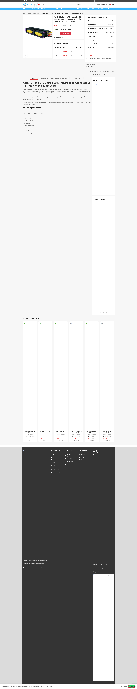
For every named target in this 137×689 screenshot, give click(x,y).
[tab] (34, 78)
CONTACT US (103, 0)
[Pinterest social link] (96, 74)
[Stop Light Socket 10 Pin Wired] (76, 376)
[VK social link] (103, 74)
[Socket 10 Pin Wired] (45, 376)
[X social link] (92, 74)
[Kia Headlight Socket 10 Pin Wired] (92, 376)
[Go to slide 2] (100, 312)
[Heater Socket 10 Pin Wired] (107, 376)
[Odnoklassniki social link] (99, 74)
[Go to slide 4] (103, 312)
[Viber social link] (107, 74)
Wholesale (55, 459)
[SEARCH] (89, 4)
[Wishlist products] (107, 4)
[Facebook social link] (90, 74)
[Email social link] (94, 74)
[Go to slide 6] (106, 312)
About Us (55, 454)
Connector (83, 454)
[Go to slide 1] (99, 312)
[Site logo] (31, 4)
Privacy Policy (70, 458)
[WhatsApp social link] (101, 74)
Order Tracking (56, 469)
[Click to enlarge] (26, 55)
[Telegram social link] (105, 74)
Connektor (29, 13)
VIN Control (91, 55)
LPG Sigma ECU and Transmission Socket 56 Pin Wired (101, 71)
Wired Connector (36, 13)
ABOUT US (97, 0)
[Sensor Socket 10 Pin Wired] (30, 376)
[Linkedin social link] (97, 74)
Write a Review (97, 568)
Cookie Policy (70, 461)
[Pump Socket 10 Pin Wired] (61, 376)
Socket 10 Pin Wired (45, 431)
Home (24, 13)
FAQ (112, 0)
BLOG (109, 0)
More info (124, 686)
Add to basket (65, 33)
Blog (54, 462)
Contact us (55, 457)
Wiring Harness (84, 457)
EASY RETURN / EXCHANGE (88, 0)
